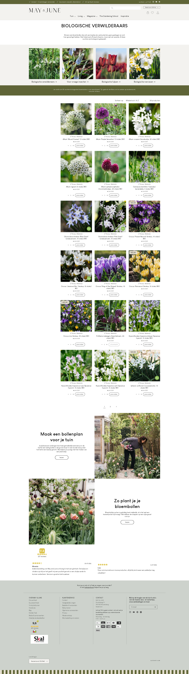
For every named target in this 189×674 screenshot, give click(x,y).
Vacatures (32, 608)
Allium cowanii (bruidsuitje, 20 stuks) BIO (144, 139)
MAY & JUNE (157, 660)
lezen (62, 457)
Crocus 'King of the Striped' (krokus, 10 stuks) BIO (110, 287)
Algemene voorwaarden (70, 610)
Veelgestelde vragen (69, 603)
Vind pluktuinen (34, 605)
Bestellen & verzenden (69, 605)
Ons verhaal (33, 600)
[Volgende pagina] (116, 406)
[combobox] (125, 8)
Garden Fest (33, 613)
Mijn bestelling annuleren (70, 618)
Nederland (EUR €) (150, 7)
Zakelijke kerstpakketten (37, 618)
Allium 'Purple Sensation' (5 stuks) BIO (110, 139)
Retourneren (66, 608)
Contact (64, 600)
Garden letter (145, 2)
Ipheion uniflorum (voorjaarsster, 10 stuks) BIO (144, 387)
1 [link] (104, 406)
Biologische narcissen (143, 82)
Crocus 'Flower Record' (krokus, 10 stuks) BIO (144, 238)
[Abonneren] (154, 607)
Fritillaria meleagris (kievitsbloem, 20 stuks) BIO (110, 337)
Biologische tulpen (110, 82)
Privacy (64, 613)
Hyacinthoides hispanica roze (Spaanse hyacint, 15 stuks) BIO (76, 387)
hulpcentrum (89, 587)
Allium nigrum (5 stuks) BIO (76, 187)
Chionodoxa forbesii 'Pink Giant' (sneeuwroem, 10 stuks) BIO (110, 238)
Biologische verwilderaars (43, 82)
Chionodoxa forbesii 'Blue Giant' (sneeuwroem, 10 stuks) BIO (76, 238)
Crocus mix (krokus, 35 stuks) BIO (76, 336)
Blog (30, 610)
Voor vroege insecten (76, 82)
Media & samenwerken (36, 615)
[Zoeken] (112, 8)
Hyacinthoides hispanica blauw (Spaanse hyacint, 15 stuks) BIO (144, 337)
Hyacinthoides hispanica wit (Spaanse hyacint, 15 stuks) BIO (110, 387)
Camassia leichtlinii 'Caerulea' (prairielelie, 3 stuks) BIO (144, 188)
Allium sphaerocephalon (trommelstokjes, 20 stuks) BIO (110, 188)
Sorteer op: (119, 100)
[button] (72, 16)
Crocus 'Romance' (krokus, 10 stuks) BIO (144, 286)
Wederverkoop (67, 615)
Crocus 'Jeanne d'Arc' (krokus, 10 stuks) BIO (76, 287)
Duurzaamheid (34, 603)
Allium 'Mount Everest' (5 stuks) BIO (76, 139)
